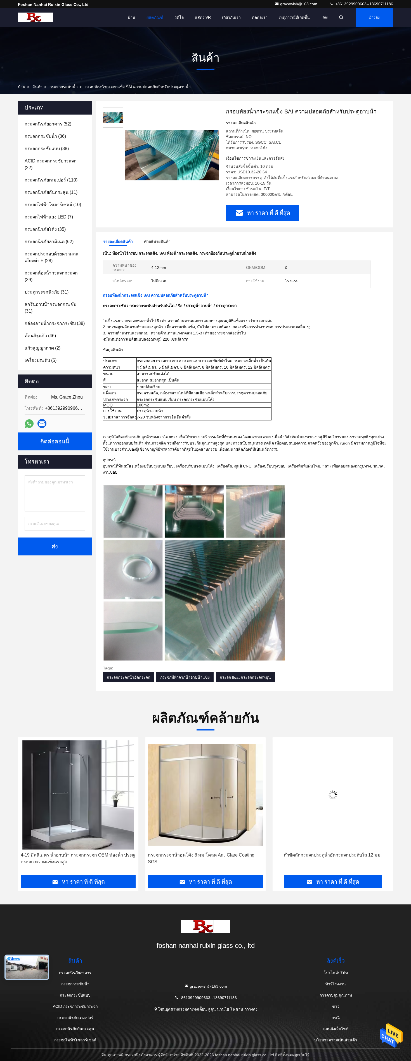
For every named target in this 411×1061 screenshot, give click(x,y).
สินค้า (37, 87)
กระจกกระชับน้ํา (63, 87)
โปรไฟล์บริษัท (336, 973)
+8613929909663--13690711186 (363, 4)
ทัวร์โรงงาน (335, 984)
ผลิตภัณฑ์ (155, 17)
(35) (45, 229)
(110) (51, 180)
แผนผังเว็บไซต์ (335, 1029)
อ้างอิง (374, 17)
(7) (49, 217)
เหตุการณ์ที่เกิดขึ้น (294, 17)
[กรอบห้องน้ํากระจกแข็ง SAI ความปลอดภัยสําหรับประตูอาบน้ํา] (172, 155)
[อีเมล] (42, 423)
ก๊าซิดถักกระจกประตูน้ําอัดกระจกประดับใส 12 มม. (205, 855)
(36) (45, 136)
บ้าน (131, 17)
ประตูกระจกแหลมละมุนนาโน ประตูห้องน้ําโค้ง (333, 855)
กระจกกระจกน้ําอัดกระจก (128, 677)
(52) (48, 124)
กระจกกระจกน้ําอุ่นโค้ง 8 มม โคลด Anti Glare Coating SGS (74, 858)
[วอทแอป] (29, 423)
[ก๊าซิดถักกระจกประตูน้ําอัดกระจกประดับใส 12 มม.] (205, 795)
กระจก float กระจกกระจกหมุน (245, 677)
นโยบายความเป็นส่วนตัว (335, 1040)
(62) (49, 241)
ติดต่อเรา (260, 17)
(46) (40, 335)
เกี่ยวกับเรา (231, 17)
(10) (53, 204)
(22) (51, 164)
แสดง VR (203, 17)
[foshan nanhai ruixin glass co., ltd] (35, 17)
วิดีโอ (179, 17)
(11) (51, 192)
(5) (40, 360)
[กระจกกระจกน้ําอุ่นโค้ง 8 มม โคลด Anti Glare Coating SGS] (78, 795)
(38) (47, 148)
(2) (42, 348)
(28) (51, 257)
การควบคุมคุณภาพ (336, 995)
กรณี (336, 1017)
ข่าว (335, 1006)
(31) (46, 292)
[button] (28, 808)
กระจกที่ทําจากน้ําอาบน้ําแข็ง (185, 677)
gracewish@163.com (299, 4)
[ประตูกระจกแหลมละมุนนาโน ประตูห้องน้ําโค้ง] (332, 795)
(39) (51, 276)
